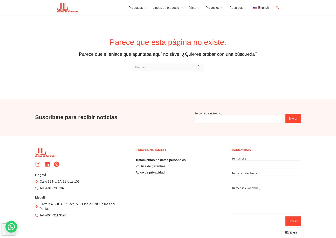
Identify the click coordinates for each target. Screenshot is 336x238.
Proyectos (213, 7)
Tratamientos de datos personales (161, 160)
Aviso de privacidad (150, 172)
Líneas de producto (166, 7)
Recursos (236, 7)
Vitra (192, 7)
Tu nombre (239, 158)
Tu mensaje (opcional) (246, 188)
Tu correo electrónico (208, 113)
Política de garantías (150, 166)
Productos (136, 7)
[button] (145, 8)
